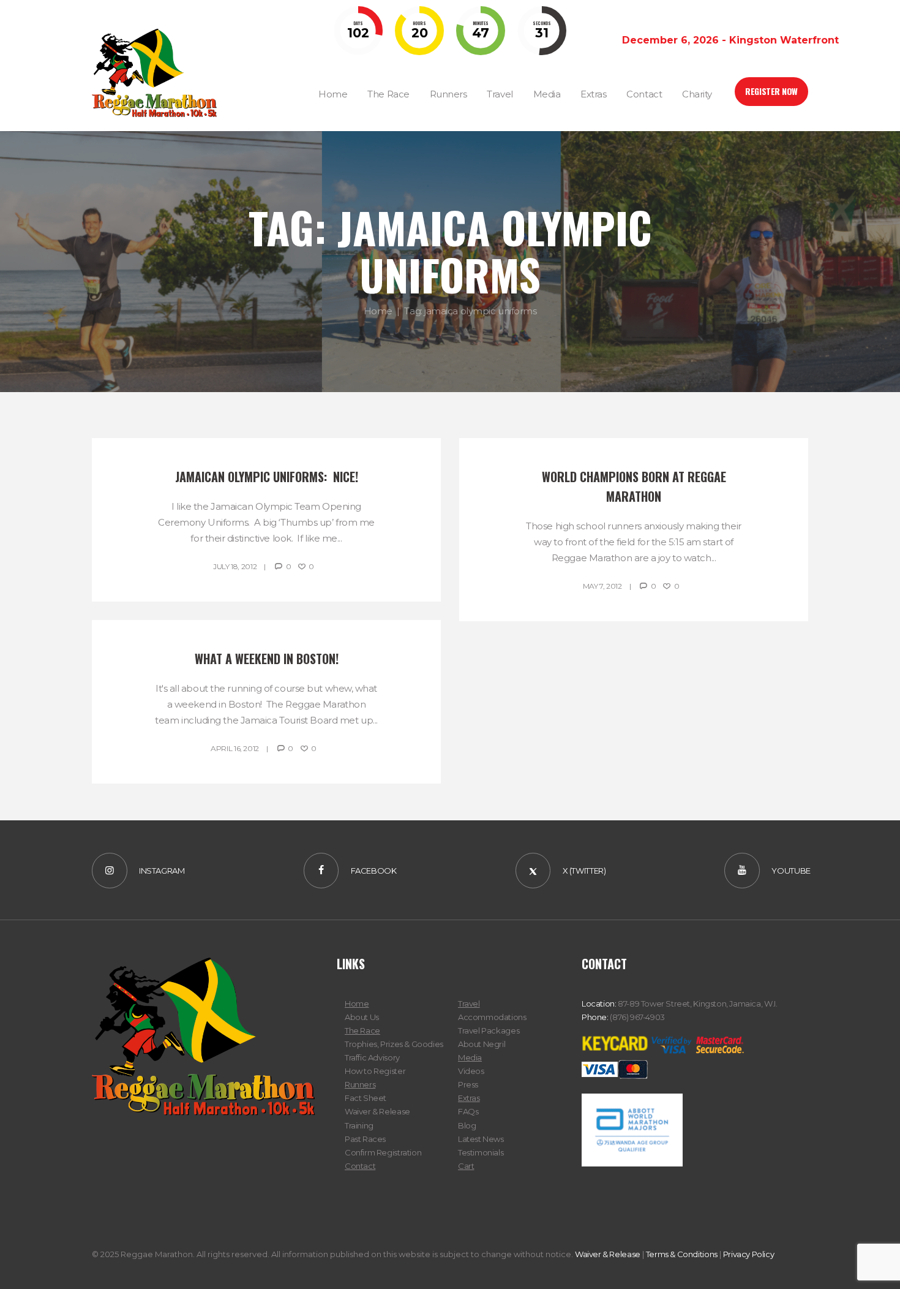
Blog (467, 1125)
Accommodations (492, 1017)
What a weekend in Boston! (267, 658)
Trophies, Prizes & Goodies (394, 1044)
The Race (362, 1030)
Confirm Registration (383, 1152)
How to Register (375, 1071)
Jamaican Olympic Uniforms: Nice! (266, 476)
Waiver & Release (377, 1111)
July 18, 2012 (235, 566)
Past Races (365, 1139)
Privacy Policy (748, 1254)
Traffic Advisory (372, 1057)
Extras (469, 1098)
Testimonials (480, 1152)
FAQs (468, 1111)
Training (359, 1125)
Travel (469, 1003)
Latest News (481, 1139)
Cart (466, 1166)
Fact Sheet (365, 1098)
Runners (360, 1084)
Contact (360, 1166)
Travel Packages (488, 1030)
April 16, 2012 (235, 748)
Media (470, 1057)
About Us (362, 1017)
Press (468, 1084)
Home (378, 311)
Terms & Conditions (682, 1254)
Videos (471, 1071)
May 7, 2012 (602, 586)
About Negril (481, 1044)
